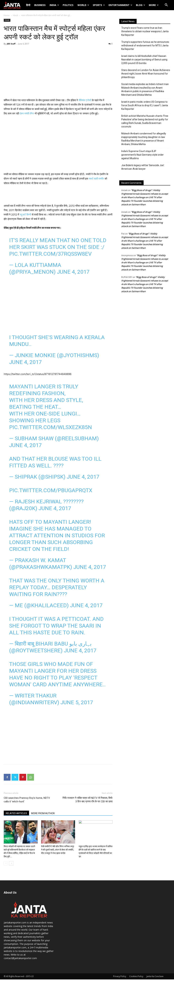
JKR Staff (11, 43)
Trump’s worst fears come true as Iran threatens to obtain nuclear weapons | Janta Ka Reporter (145, 31)
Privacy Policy (119, 976)
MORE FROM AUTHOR (43, 813)
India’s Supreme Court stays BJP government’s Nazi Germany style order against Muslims (142, 155)
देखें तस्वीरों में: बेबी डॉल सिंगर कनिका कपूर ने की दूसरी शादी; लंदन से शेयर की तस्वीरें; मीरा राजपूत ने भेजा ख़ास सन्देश (57, 849)
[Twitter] (15, 777)
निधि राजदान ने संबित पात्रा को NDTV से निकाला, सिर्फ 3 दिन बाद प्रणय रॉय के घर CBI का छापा (87, 799)
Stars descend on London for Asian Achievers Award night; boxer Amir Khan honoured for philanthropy (145, 74)
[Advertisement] (58, 72)
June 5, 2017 (76, 702)
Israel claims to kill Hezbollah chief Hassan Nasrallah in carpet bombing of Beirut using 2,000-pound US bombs (144, 59)
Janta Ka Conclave (154, 976)
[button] (166, 5)
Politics (68, 5)
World (81, 5)
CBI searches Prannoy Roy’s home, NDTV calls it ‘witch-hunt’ (27, 799)
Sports (97, 5)
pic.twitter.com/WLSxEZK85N (50, 427)
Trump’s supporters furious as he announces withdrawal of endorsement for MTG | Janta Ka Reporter (145, 45)
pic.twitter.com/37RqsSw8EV (50, 254)
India (53, 5)
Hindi (15, 15)
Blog (139, 5)
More (152, 5)
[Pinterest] (22, 777)
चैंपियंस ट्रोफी (85, 100)
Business (40, 5)
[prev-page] (6, 863)
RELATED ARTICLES (16, 813)
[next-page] (11, 863)
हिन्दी (28, 5)
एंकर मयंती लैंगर (27, 113)
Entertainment (119, 5)
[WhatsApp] (30, 777)
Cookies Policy (136, 976)
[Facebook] (7, 777)
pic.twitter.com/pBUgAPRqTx (50, 490)
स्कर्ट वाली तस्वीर (96, 178)
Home (7, 15)
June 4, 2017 (73, 272)
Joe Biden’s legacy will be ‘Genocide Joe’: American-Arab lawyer (142, 167)
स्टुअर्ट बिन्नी (26, 214)
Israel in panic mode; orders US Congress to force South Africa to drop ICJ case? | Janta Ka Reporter (144, 105)
